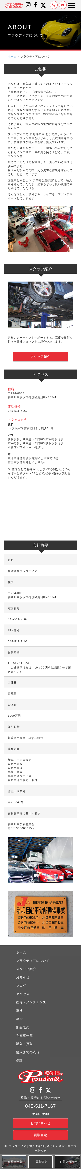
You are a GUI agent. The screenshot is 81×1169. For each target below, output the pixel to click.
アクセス (22, 994)
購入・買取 (24, 1044)
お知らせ (22, 977)
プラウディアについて (33, 960)
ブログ (21, 985)
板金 (19, 1019)
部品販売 (22, 1027)
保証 (19, 1060)
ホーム (12, 56)
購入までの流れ (28, 1052)
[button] (28, 5)
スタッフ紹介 (26, 969)
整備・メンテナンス (31, 1002)
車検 (19, 1010)
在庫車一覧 (24, 1035)
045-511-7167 (40, 1106)
